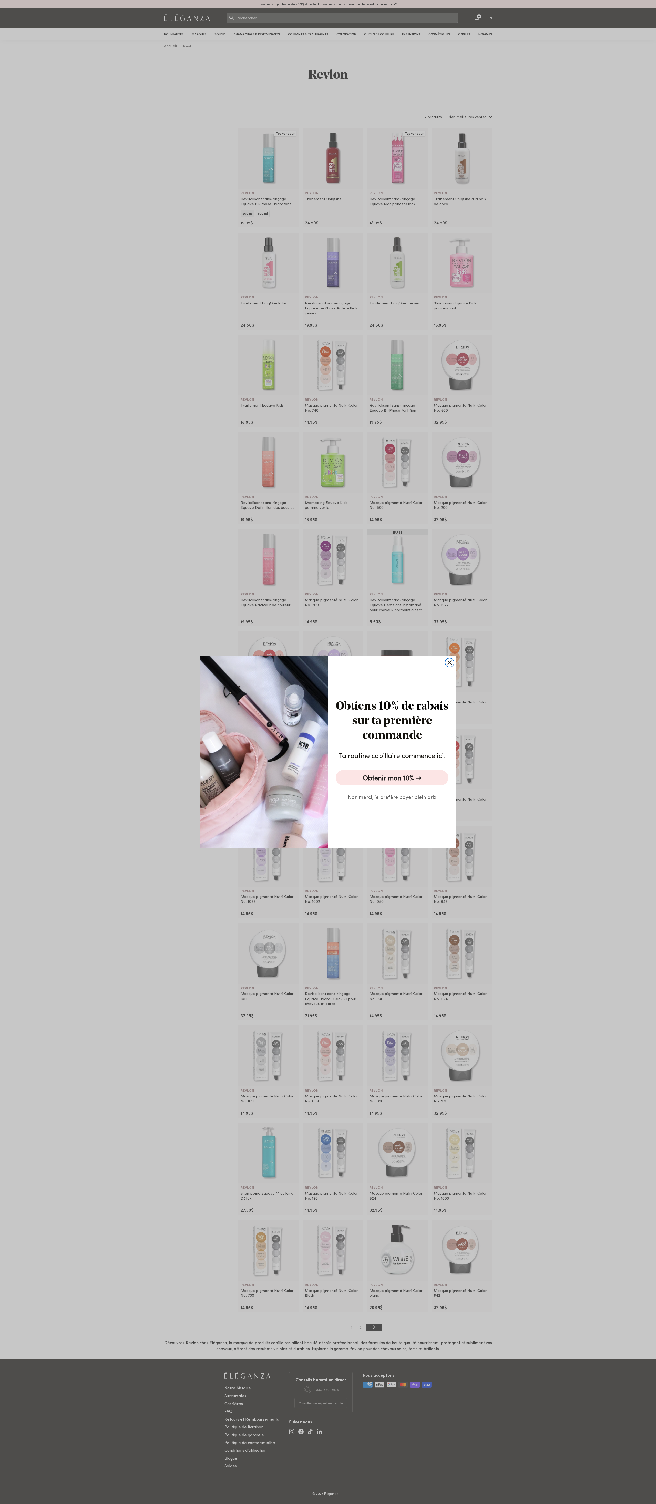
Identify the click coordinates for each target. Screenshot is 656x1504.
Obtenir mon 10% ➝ (392, 777)
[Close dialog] (449, 662)
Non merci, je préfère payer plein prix (392, 796)
